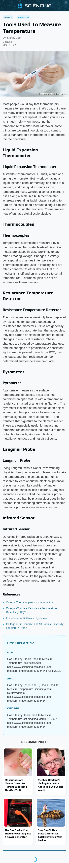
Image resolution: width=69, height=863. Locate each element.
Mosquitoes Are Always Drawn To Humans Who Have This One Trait (16, 785)
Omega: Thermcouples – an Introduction (30, 602)
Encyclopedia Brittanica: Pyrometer (27, 618)
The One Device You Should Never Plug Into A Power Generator (18, 833)
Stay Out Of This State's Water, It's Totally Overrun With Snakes (50, 835)
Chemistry (23, 17)
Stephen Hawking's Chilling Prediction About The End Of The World (50, 785)
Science (8, 17)
